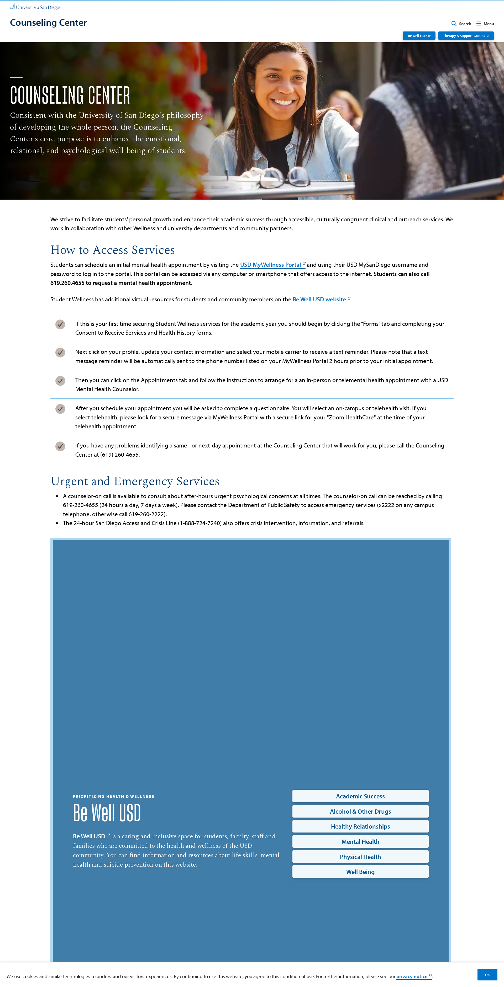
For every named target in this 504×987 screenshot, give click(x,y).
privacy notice (412, 976)
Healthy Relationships (360, 826)
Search (465, 23)
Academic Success (360, 796)
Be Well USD (417, 35)
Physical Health (360, 857)
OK (487, 974)
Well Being (360, 872)
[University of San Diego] (35, 6)
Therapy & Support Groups (464, 35)
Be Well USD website (319, 299)
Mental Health (361, 841)
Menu (489, 23)
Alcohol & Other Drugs (360, 811)
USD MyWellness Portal (270, 264)
